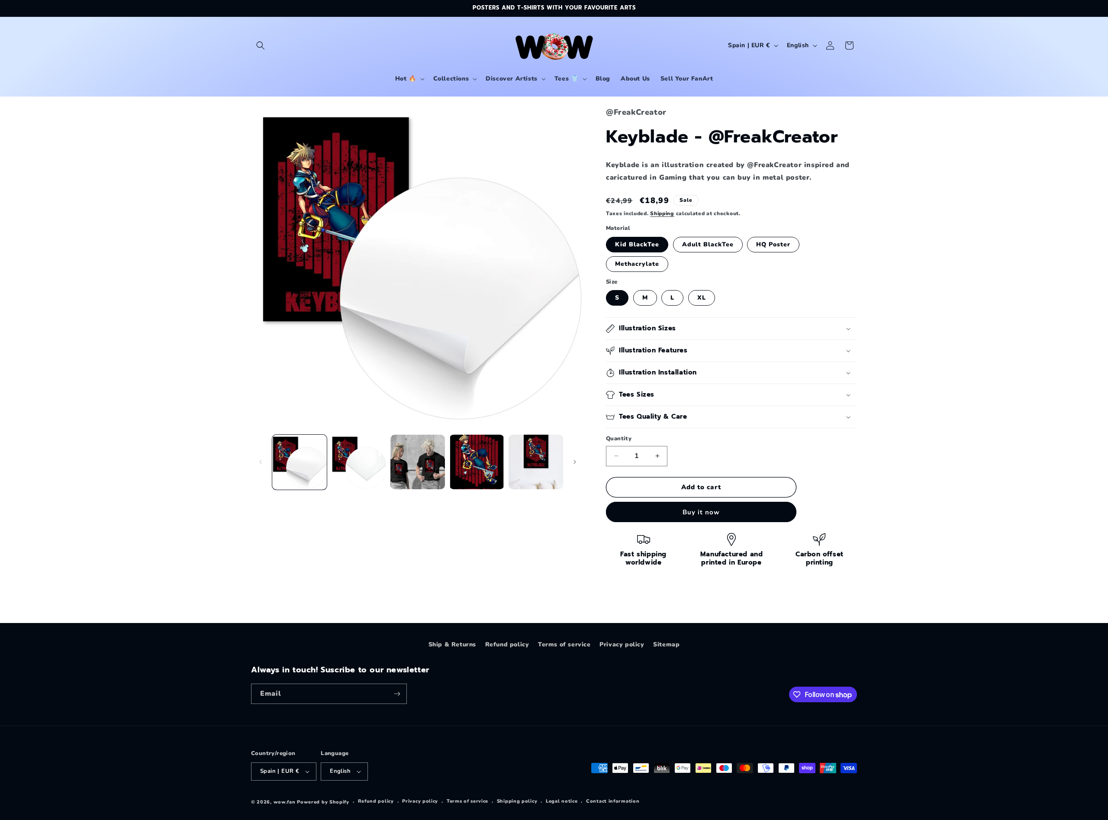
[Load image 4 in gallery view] (476, 462)
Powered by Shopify (323, 802)
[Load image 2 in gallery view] (358, 462)
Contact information (612, 801)
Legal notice (561, 801)
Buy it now (701, 512)
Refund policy (507, 644)
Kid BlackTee (637, 244)
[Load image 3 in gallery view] (417, 462)
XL (701, 298)
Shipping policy (517, 801)
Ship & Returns (452, 644)
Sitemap (666, 644)
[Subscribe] (396, 694)
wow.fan (285, 802)
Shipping (662, 213)
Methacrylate (637, 264)
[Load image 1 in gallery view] (299, 462)
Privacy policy (621, 644)
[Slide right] (574, 461)
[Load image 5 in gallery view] (536, 462)
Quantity (618, 438)
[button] (260, 45)
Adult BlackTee (708, 244)
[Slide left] (260, 461)
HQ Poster (773, 244)
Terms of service (564, 644)
